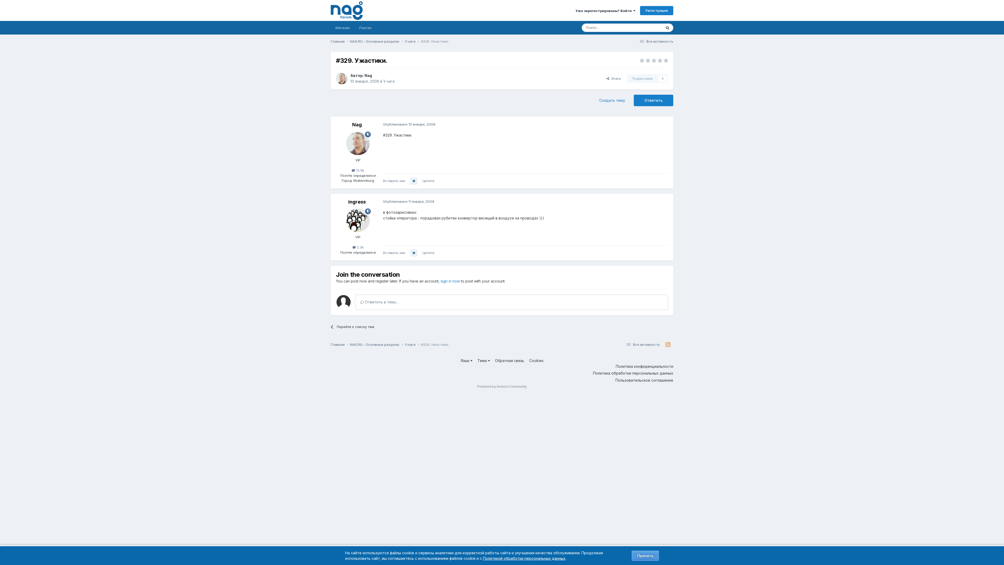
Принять (645, 555)
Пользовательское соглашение (644, 380)
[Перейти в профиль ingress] (358, 220)
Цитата (428, 181)
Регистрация (657, 10)
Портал (365, 28)
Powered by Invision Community (502, 386)
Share (615, 78)
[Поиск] (667, 28)
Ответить (653, 100)
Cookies (536, 360)
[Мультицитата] (414, 181)
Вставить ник (394, 181)
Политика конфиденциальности (644, 366)
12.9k (359, 170)
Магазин (342, 28)
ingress (357, 202)
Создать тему (612, 100)
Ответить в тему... (381, 302)
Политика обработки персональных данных (633, 373)
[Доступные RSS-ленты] (668, 344)
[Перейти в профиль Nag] (341, 78)
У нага (389, 81)
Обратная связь (509, 360)
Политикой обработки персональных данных (524, 558)
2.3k (360, 247)
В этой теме (645, 28)
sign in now (450, 281)
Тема (482, 360)
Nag (368, 75)
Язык (465, 360)
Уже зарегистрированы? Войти (604, 11)
